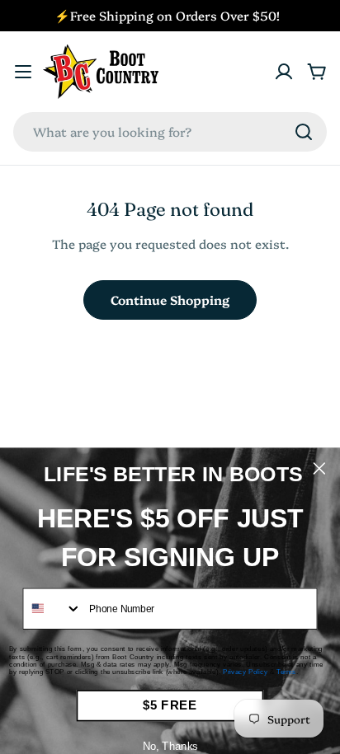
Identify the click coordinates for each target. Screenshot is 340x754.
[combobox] (170, 132)
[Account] (284, 72)
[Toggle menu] (23, 72)
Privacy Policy (245, 672)
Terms (286, 672)
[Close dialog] (319, 469)
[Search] (304, 132)
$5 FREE (170, 705)
